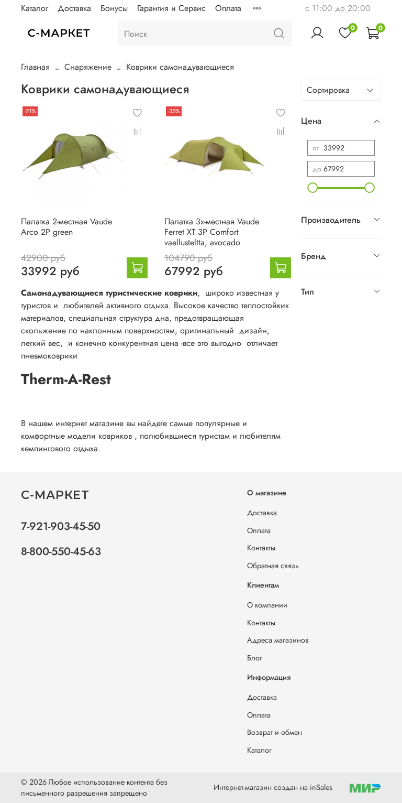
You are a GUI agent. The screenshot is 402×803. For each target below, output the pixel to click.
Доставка (74, 8)
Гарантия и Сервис (171, 8)
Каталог (34, 8)
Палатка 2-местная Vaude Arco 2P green (66, 226)
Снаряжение (87, 67)
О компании (267, 605)
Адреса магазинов (278, 640)
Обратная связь (273, 565)
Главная (35, 67)
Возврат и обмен (274, 732)
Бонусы (114, 8)
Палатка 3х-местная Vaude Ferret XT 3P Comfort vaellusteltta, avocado (211, 231)
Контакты (261, 547)
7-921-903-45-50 (60, 526)
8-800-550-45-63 (61, 551)
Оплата (228, 8)
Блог (254, 658)
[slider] (312, 188)
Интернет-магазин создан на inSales (273, 787)
